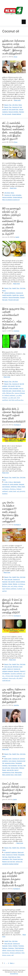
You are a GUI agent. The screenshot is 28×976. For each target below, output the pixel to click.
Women (15, 584)
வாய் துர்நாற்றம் (21, 491)
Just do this (10, 770)
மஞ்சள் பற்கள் (12, 491)
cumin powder (14, 484)
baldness (14, 852)
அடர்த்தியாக (21, 584)
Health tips (15, 295)
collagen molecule (7, 671)
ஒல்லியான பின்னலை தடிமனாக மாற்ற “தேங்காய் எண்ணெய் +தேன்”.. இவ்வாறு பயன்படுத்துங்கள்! (13, 47)
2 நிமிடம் (10, 482)
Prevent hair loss (18, 859)
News (20, 105)
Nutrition (4, 584)
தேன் (23, 953)
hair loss (20, 765)
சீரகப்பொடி (13, 489)
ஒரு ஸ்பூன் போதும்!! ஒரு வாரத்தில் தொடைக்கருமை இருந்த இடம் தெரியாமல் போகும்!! (13, 879)
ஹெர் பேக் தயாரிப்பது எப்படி (16, 400)
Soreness (11, 948)
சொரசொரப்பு (5, 953)
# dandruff (7, 852)
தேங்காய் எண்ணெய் (9, 395)
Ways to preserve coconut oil (10, 199)
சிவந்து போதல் (19, 950)
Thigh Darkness (19, 948)
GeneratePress (14, 973)
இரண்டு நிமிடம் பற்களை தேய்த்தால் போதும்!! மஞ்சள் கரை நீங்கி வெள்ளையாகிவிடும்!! (13, 415)
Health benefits (6, 295)
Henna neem (14, 768)
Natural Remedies (13, 297)
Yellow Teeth (21, 486)
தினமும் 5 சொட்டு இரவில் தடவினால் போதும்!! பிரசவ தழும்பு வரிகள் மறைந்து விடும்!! (12, 606)
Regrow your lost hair (8, 861)
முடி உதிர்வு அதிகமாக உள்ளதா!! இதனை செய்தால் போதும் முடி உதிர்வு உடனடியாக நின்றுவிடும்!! (13, 695)
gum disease (6, 486)
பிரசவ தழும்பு (12, 678)
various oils (19, 861)
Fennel (15, 854)
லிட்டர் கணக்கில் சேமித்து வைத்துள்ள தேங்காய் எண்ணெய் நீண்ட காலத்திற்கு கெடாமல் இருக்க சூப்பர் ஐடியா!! (13, 130)
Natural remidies (13, 112)
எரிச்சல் (4, 950)
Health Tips (15, 288)
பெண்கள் (19, 588)
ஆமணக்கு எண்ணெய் (16, 673)
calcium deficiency (9, 293)
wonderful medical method (10, 864)
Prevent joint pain (13, 300)
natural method (20, 581)
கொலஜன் (16, 676)
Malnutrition (18, 772)
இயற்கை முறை (6, 586)
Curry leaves (12, 761)
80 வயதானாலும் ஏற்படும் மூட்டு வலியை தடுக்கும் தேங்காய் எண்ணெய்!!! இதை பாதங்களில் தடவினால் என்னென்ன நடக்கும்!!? (12, 221)
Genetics (5, 765)
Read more (17, 100)
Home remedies (16, 195)
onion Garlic (17, 774)
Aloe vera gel (8, 579)
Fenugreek (18, 763)
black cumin (7, 758)
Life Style (15, 105)
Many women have (8, 774)
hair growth (11, 386)
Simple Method (16, 114)
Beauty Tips (7, 105)
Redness (4, 948)
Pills (11, 859)
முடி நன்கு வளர (12, 397)
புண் (12, 955)
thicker (10, 584)
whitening (14, 486)
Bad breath (17, 482)
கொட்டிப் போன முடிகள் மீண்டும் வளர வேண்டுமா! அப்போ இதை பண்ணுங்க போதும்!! (13, 790)
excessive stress (10, 763)
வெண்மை (5, 493)
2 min (6, 482)
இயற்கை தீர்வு (10, 393)
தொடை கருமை (6, 955)
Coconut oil (15, 107)
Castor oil (10, 669)
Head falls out (12, 857)
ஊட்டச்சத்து (14, 586)
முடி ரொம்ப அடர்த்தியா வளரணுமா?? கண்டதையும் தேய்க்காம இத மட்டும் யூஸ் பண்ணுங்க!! (10, 512)
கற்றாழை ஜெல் (9, 676)
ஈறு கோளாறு (5, 489)
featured (21, 484)
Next (12, 963)
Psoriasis (21, 946)
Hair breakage (12, 765)
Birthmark (16, 666)
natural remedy (16, 391)
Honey (10, 946)
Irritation (15, 946)
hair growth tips (13, 109)
